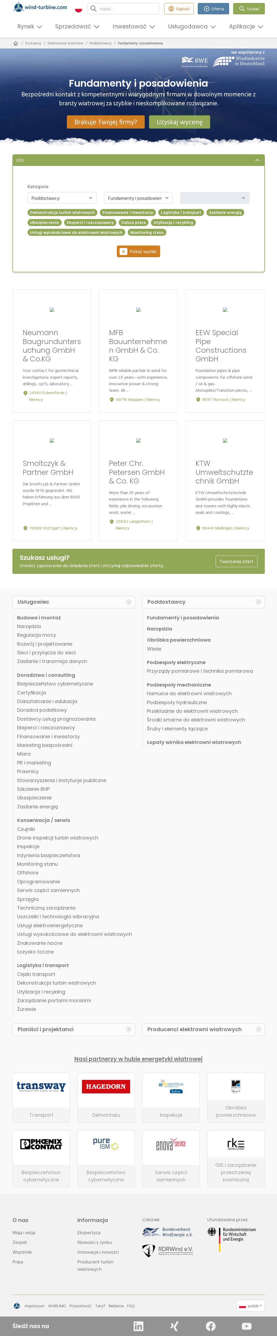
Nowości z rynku (94, 1242)
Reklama (116, 1305)
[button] (78, 8)
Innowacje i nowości (98, 1252)
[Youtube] (247, 1326)
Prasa (17, 1262)
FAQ (131, 1305)
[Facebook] (211, 1326)
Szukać (253, 8)
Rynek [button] (25, 26)
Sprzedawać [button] (73, 26)
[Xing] (174, 1326)
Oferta (218, 8)
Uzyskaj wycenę (180, 121)
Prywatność (81, 1305)
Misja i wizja (23, 1232)
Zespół (19, 1242)
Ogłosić (183, 8)
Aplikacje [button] (242, 26)
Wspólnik (22, 1252)
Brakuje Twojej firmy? (105, 121)
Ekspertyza (88, 1232)
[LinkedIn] (138, 1326)
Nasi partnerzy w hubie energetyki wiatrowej (138, 1059)
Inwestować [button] (130, 26)
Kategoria (38, 186)
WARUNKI (57, 1305)
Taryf (100, 1305)
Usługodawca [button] (188, 26)
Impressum (35, 1305)
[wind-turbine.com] (15, 43)
